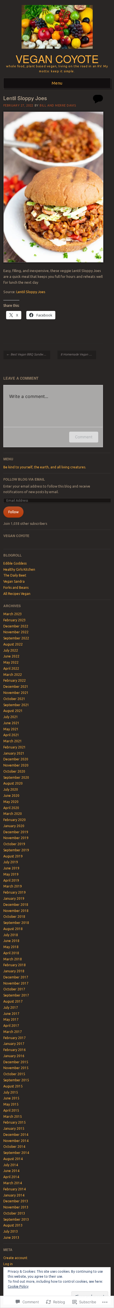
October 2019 (14, 844)
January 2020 (13, 826)
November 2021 (15, 692)
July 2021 (10, 717)
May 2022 (11, 662)
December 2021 (15, 686)
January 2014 (13, 1195)
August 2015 (13, 1086)
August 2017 (13, 1001)
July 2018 (10, 935)
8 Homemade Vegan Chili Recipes (78, 354)
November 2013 (15, 1207)
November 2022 (15, 632)
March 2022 (12, 674)
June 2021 (11, 723)
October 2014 (14, 1146)
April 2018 (11, 953)
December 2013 (15, 1201)
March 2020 (12, 813)
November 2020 (15, 765)
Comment (83, 436)
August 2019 (13, 856)
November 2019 (15, 838)
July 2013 (10, 1231)
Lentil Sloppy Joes (30, 292)
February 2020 (14, 820)
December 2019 (15, 832)
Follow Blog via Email (24, 479)
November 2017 (15, 983)
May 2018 (11, 947)
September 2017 (16, 995)
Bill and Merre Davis (58, 105)
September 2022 (16, 638)
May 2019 (11, 874)
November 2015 (15, 1068)
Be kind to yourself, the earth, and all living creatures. (44, 467)
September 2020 (16, 777)
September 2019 (16, 850)
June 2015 (11, 1098)
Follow (13, 512)
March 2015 (12, 1116)
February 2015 (14, 1122)
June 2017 (11, 1013)
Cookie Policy (18, 1286)
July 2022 (10, 650)
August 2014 (13, 1159)
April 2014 (11, 1177)
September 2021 (16, 705)
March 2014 (12, 1183)
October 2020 (14, 771)
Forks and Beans (15, 587)
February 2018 (14, 965)
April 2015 (11, 1110)
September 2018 (16, 922)
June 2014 (11, 1171)
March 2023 (12, 614)
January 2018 (13, 971)
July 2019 (10, 862)
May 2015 (11, 1104)
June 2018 (11, 941)
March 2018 (12, 959)
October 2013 (14, 1213)
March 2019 (12, 886)
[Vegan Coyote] (57, 50)
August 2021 (13, 711)
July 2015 (10, 1092)
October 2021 (14, 699)
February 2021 (14, 747)
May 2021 (11, 729)
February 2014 (14, 1189)
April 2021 (11, 735)
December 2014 (15, 1134)
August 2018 (13, 929)
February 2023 (14, 620)
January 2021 (13, 753)
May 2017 (11, 1019)
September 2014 (16, 1152)
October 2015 (14, 1074)
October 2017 (14, 989)
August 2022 (13, 644)
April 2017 (11, 1025)
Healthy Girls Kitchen (19, 569)
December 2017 (15, 977)
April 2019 (11, 880)
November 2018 (15, 911)
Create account (15, 1258)
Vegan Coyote (57, 58)
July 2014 (10, 1165)
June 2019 (11, 868)
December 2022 (15, 626)
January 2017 (13, 1043)
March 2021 (12, 741)
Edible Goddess (15, 563)
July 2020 (10, 789)
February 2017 (14, 1038)
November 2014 (15, 1141)
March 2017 (12, 1031)
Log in (8, 1264)
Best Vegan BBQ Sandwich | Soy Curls (28, 354)
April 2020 (11, 808)
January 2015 (13, 1128)
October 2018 (14, 916)
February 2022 (14, 680)
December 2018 (15, 904)
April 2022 (11, 668)
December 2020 (15, 759)
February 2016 (14, 1050)
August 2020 (13, 783)
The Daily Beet (14, 575)
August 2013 (13, 1225)
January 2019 (13, 898)
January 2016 (13, 1056)
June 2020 (11, 795)
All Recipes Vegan (16, 593)
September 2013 (16, 1219)
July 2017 (10, 1007)
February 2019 (14, 892)
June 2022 (11, 656)
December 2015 (15, 1062)
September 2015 (16, 1080)
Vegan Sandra (14, 581)
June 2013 (11, 1237)
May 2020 (11, 801)
